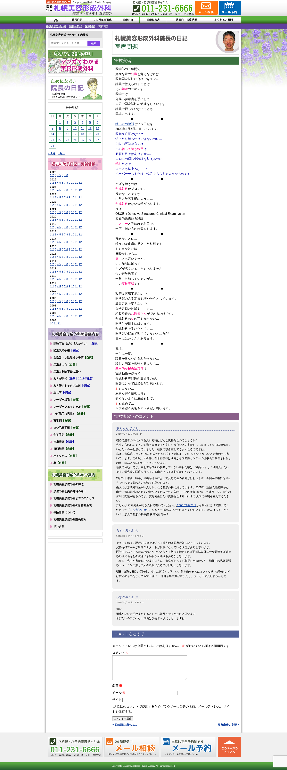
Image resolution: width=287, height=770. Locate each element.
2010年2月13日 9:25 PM (129, 434)
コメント (120, 652)
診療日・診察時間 (186, 20)
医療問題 (90, 26)
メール (118, 692)
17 (75, 134)
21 (52, 139)
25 (82, 139)
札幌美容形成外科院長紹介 (69, 519)
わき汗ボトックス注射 (72, 385)
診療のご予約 (229, 8)
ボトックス (65, 455)
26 (90, 139)
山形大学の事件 (139, 509)
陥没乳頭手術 (67, 350)
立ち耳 (63, 392)
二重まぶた (65, 364)
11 (82, 128)
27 (97, 139)
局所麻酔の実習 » (228, 724)
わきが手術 (73, 378)
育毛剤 (63, 420)
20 (97, 134)
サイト (117, 699)
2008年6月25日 (186, 505)
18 (82, 134)
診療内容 (127, 20)
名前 (117, 685)
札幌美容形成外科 (56, 26)
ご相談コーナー (206, 8)
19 (90, 134)
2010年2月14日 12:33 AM (130, 602)
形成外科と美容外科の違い (69, 491)
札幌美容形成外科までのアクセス (73, 498)
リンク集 (58, 526)
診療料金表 (153, 20)
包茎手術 (64, 434)
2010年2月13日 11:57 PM (130, 536)
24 (75, 139)
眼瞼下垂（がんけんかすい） (76, 343)
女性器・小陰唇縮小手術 (73, 357)
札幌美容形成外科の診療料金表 (72, 505)
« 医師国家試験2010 (124, 724)
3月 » (61, 153)
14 (52, 134)
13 (97, 128)
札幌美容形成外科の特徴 (68, 484)
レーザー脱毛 (67, 399)
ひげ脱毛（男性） (69, 413)
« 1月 (51, 153)
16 (67, 134)
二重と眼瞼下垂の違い (67, 371)
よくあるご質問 (223, 20)
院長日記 (77, 20)
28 (52, 145)
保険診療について (64, 512)
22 (60, 139)
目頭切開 (64, 448)
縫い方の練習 (124, 124)
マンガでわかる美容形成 (102, 20)
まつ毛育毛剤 (67, 427)
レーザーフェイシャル (72, 406)
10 (75, 128)
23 (67, 139)
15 (60, 134)
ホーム (55, 20)
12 (90, 128)
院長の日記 (75, 26)
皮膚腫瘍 (64, 441)
